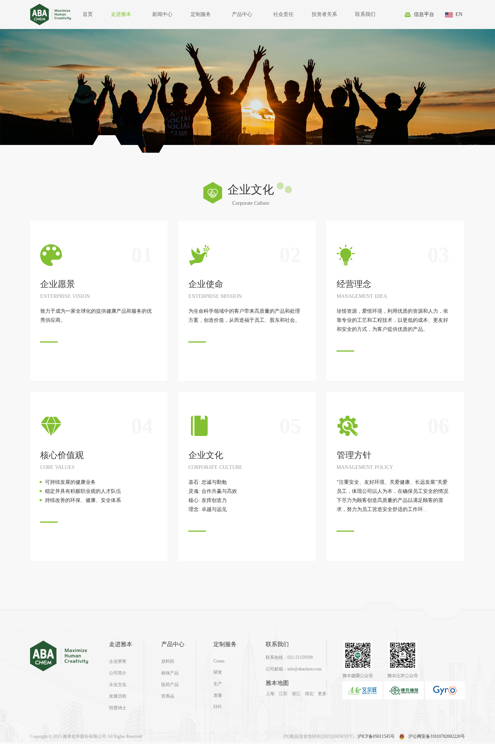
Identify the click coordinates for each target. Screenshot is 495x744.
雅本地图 (277, 683)
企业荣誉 (117, 661)
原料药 (167, 661)
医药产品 (170, 684)
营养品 (167, 696)
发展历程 (117, 696)
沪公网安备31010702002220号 (436, 736)
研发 (217, 672)
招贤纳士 (117, 707)
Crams (219, 661)
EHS (217, 706)
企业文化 (117, 684)
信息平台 (424, 14)
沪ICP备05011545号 (376, 736)
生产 (217, 683)
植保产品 (170, 673)
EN (459, 14)
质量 (217, 695)
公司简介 (117, 673)
